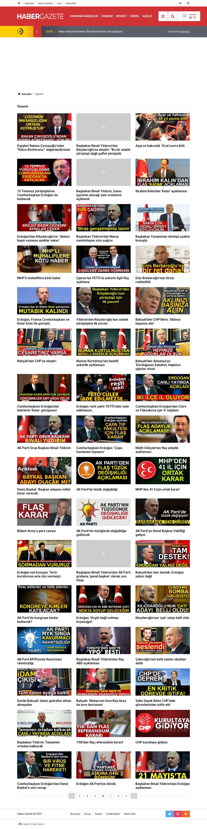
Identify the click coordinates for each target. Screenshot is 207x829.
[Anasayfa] (19, 3)
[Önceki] (72, 796)
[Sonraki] (134, 796)
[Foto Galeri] (188, 3)
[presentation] (29, 32)
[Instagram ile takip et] (178, 814)
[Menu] (163, 16)
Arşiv (59, 3)
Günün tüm (179, 31)
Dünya (134, 16)
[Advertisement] (103, 65)
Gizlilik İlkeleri (113, 814)
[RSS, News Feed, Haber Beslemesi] (186, 814)
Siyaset (121, 16)
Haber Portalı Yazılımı (33, 824)
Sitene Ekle (71, 3)
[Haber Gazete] (40, 16)
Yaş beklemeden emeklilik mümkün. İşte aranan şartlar (89, 31)
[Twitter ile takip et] (170, 814)
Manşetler (29, 3)
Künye (87, 814)
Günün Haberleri (45, 3)
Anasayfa (75, 814)
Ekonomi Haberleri (84, 16)
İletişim (98, 814)
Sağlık (147, 16)
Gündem (107, 16)
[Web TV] (180, 3)
